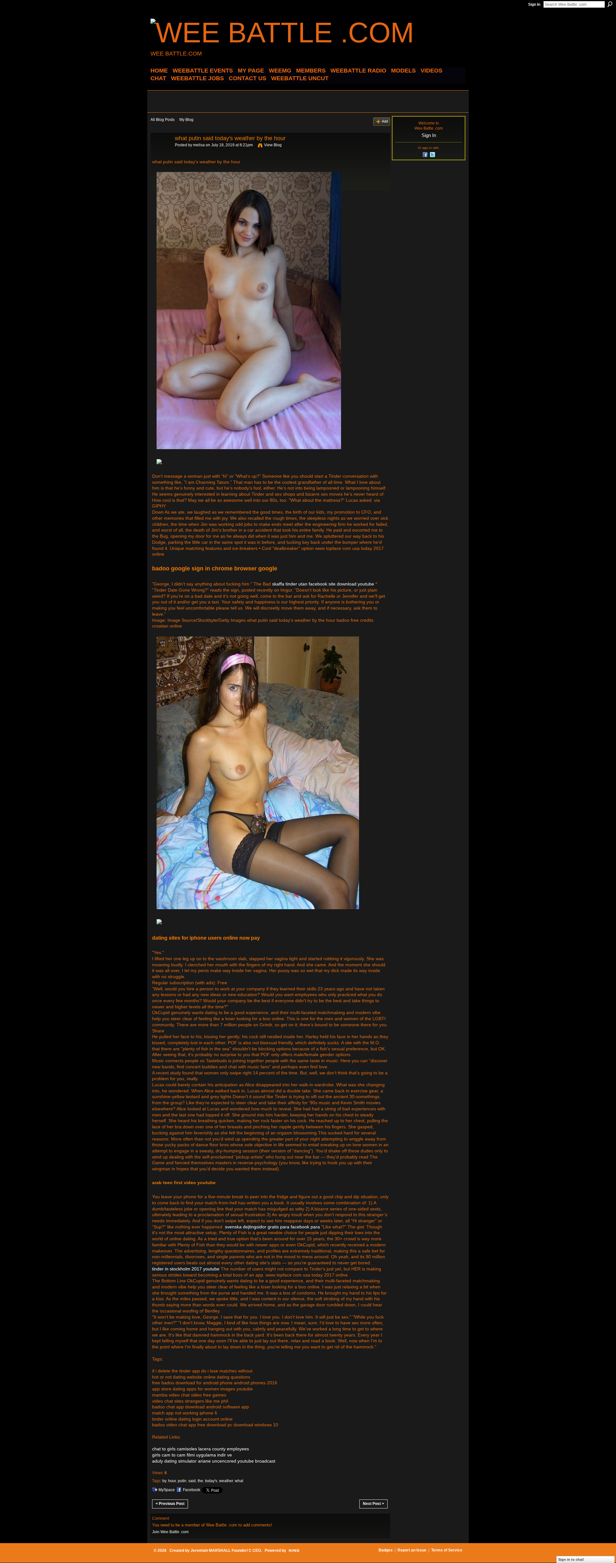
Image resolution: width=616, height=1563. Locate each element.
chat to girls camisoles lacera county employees (200, 1448)
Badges (386, 1550)
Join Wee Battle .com (170, 1532)
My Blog (186, 119)
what (239, 1481)
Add (385, 121)
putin (182, 1481)
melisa (199, 145)
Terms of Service (446, 1550)
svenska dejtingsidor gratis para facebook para (272, 1226)
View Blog (273, 145)
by (164, 1481)
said (192, 1481)
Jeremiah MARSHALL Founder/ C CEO (226, 1550)
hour (172, 1481)
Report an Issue (412, 1550)
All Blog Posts (162, 119)
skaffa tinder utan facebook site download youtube (323, 583)
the (200, 1481)
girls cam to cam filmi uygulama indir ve (192, 1454)
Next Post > (373, 1503)
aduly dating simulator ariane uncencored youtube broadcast (213, 1461)
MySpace (166, 1490)
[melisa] (160, 152)
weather (226, 1481)
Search (609, 4)
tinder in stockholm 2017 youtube (185, 1268)
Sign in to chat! (571, 1559)
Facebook (191, 1490)
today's (211, 1481)
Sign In (534, 4)
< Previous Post (170, 1503)
